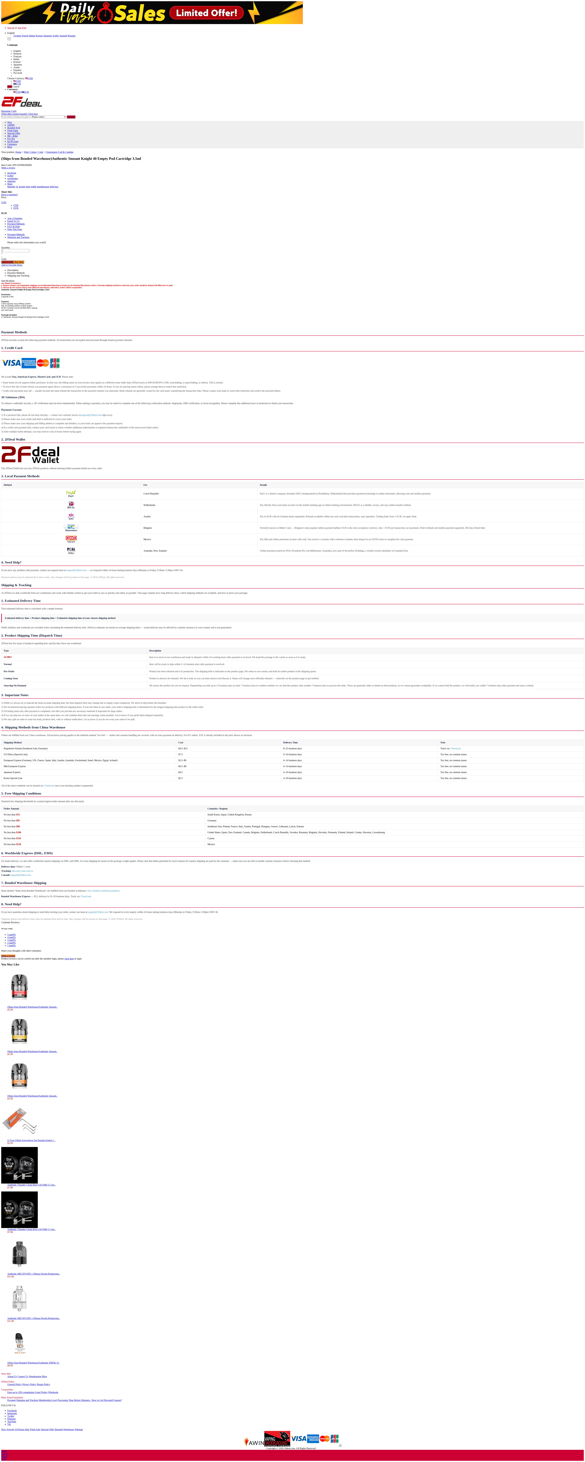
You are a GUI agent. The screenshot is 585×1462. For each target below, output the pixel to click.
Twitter (10, 1416)
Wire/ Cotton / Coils (33, 152)
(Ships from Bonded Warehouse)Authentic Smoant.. (32, 1007)
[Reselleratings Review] (340, 1445)
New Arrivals (7, 1429)
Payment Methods (16, 224)
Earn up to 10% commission (20, 1392)
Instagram (12, 1413)
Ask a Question (14, 218)
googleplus (12, 178)
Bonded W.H (13, 127)
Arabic (55, 35)
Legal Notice (41, 1392)
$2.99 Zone (12, 141)
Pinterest (11, 1419)
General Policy (14, 1384)
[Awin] (253, 1445)
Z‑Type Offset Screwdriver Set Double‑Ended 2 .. (31, 1140)
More (9, 184)
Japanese (47, 35)
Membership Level (48, 1400)
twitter (10, 175)
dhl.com (16, 871)
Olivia (4, 1456)
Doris (4, 1451)
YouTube (11, 1421)
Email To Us (13, 221)
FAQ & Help (13, 226)
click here (69, 958)
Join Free (22, 28)
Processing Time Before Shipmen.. (74, 1400)
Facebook (12, 1410)
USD (30, 78)
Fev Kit (11, 138)
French (25, 35)
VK (9, 1424)
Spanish (63, 35)
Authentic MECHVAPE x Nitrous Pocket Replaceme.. (33, 1274)
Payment (11, 1400)
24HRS (11, 125)
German (17, 35)
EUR (18, 84)
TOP (3, 1459)
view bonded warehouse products (103, 890)
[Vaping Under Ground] (277, 1445)
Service (4, 1454)
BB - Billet (12, 136)
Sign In (10, 28)
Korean (39, 35)
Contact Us (22, 1376)
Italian (32, 35)
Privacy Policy (29, 1384)
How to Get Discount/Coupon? (107, 1400)
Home (18, 152)
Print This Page (14, 229)
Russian (71, 35)
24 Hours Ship (22, 1429)
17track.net (455, 748)
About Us (12, 1376)
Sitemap (79, 1429)
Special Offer (13, 133)
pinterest (11, 181)
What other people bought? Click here (19, 114)
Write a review (8, 167)
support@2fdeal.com (91, 415)
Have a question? (9, 194)
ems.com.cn (27, 871)
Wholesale (53, 1392)
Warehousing (35, 1376)
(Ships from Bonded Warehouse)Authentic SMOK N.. (33, 1362)
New (9, 122)
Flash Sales (12, 130)
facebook (11, 173)
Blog (9, 147)
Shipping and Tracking (18, 237)
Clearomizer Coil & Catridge (59, 152)
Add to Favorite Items (11, 265)
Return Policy (43, 1384)
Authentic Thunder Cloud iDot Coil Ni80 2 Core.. (31, 1185)
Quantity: (5, 247)
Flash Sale (35, 1429)
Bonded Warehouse (64, 1429)
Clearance (12, 144)
